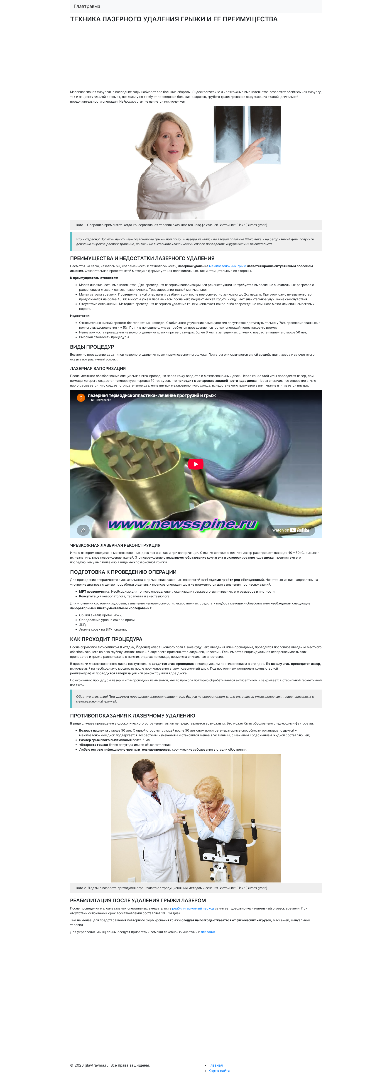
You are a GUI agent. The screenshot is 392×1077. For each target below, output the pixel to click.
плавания (208, 932)
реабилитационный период (193, 908)
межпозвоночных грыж (228, 266)
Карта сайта (219, 1070)
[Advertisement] (196, 57)
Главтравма (87, 6)
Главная (215, 1065)
